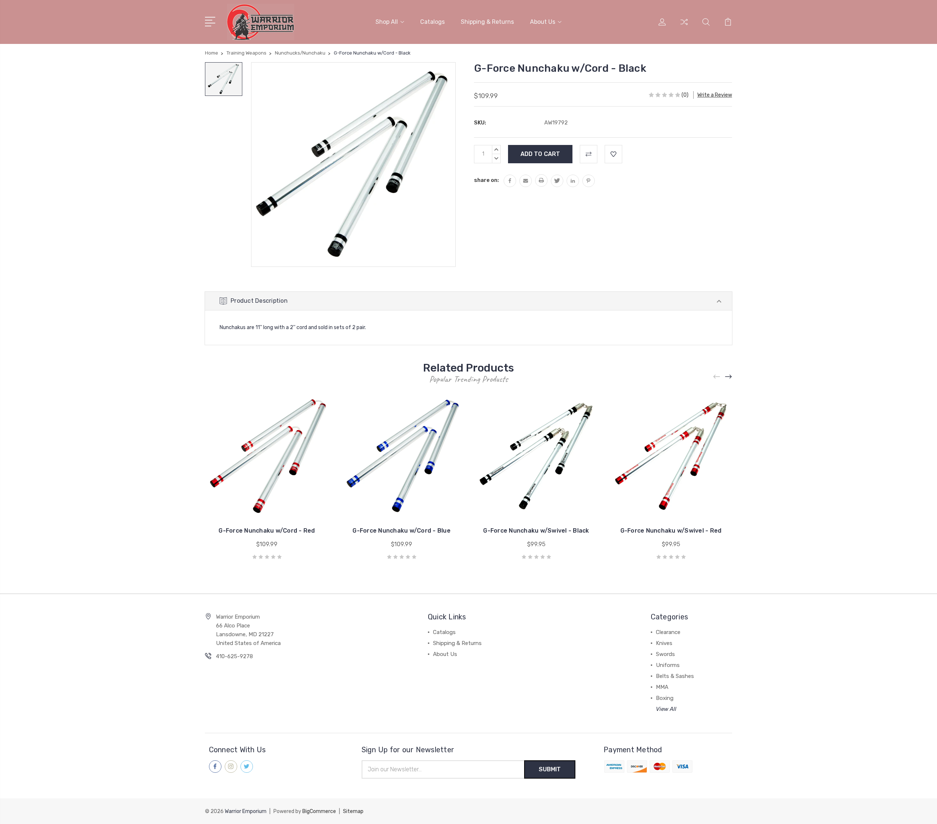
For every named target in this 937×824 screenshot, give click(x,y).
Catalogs (432, 21)
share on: (486, 180)
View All (666, 709)
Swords (665, 654)
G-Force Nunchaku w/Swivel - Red (671, 530)
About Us (542, 21)
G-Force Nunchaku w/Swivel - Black (536, 530)
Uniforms (668, 665)
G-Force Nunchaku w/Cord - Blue (401, 530)
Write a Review (714, 95)
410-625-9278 (234, 656)
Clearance (668, 632)
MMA (662, 687)
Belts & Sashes (675, 676)
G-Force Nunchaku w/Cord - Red (267, 530)
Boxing (664, 698)
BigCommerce (319, 811)
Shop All (387, 21)
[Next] (728, 377)
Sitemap (353, 811)
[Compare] (684, 26)
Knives (664, 643)
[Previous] (717, 377)
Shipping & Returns (487, 21)
